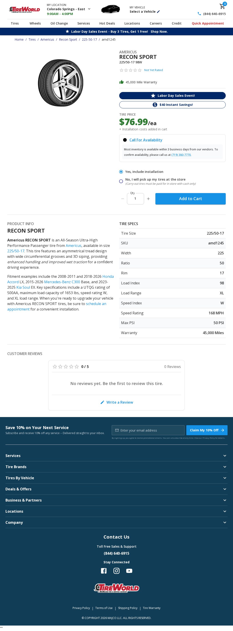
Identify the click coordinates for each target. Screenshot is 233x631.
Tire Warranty (151, 608)
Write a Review (119, 402)
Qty (132, 193)
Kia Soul (23, 287)
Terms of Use (104, 608)
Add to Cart (190, 198)
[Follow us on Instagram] (116, 570)
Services (83, 23)
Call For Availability (145, 139)
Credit (177, 23)
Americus (47, 39)
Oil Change (59, 23)
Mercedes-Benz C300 (62, 281)
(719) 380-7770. (181, 155)
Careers (156, 23)
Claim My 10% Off (204, 430)
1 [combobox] (135, 198)
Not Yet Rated (153, 70)
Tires (15, 23)
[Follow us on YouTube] (129, 570)
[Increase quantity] (148, 198)
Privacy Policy (209, 438)
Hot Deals (107, 23)
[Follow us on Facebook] (103, 570)
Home (19, 39)
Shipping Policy (127, 608)
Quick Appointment (208, 23)
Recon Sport (68, 39)
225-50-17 (89, 39)
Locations (132, 23)
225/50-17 (15, 250)
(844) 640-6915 (214, 14)
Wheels (35, 23)
